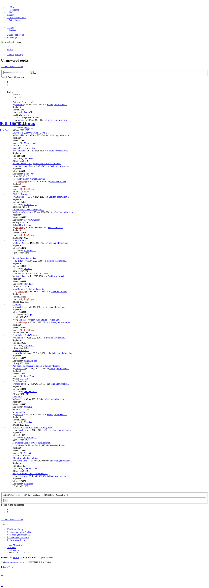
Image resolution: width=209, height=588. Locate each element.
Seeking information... (57, 104)
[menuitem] (11, 7)
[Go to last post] (34, 112)
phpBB (16, 557)
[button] (8, 87)
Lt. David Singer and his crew (26, 117)
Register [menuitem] (12, 30)
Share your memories (58, 476)
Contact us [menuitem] (11, 547)
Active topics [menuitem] (13, 37)
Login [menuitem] (11, 27)
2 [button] (7, 84)
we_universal (12, 562)
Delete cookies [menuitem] (13, 550)
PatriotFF (19, 104)
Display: (7, 495)
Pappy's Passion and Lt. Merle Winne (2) (31, 473)
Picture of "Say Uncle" (23, 102)
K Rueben (22, 476)
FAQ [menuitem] (9, 47)
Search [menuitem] (10, 49)
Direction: (50, 495)
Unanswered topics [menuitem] (15, 35)
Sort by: (27, 495)
